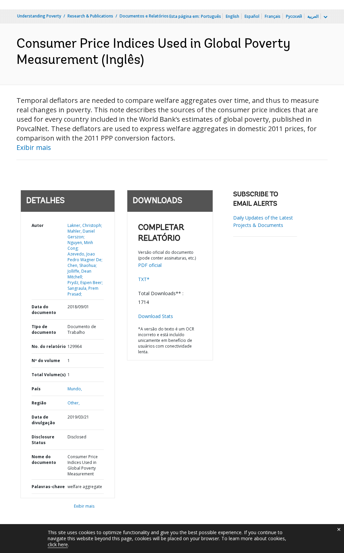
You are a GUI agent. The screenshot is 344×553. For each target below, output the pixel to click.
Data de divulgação (43, 420)
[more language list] (325, 17)
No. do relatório (49, 346)
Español (252, 16)
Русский (294, 16)
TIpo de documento (44, 329)
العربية (312, 16)
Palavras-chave (48, 486)
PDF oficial (150, 265)
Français (273, 16)
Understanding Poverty (39, 16)
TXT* (143, 279)
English (232, 16)
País (36, 389)
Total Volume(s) (49, 375)
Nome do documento (44, 459)
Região (39, 403)
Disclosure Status (43, 439)
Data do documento (44, 309)
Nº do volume (46, 360)
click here (58, 544)
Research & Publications (90, 16)
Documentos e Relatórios (144, 16)
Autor (38, 225)
